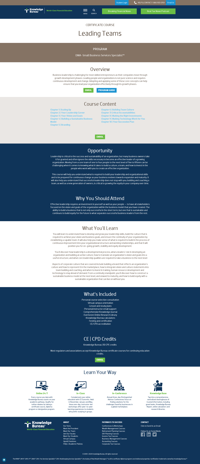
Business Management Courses (114, 439)
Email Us (170, 2)
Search (94, 13)
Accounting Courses (110, 441)
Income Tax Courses (110, 436)
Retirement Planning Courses (113, 431)
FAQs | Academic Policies (73, 444)
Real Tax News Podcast (158, 11)
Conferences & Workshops (112, 426)
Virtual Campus (69, 439)
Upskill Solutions (69, 441)
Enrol (88, 90)
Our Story (67, 426)
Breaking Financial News (119, 11)
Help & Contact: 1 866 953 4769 (151, 2)
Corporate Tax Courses (111, 444)
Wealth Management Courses (113, 428)
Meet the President (70, 428)
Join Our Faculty (69, 434)
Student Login (121, 2)
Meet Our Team (69, 431)
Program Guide (106, 90)
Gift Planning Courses (110, 434)
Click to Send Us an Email (150, 426)
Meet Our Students (70, 436)
